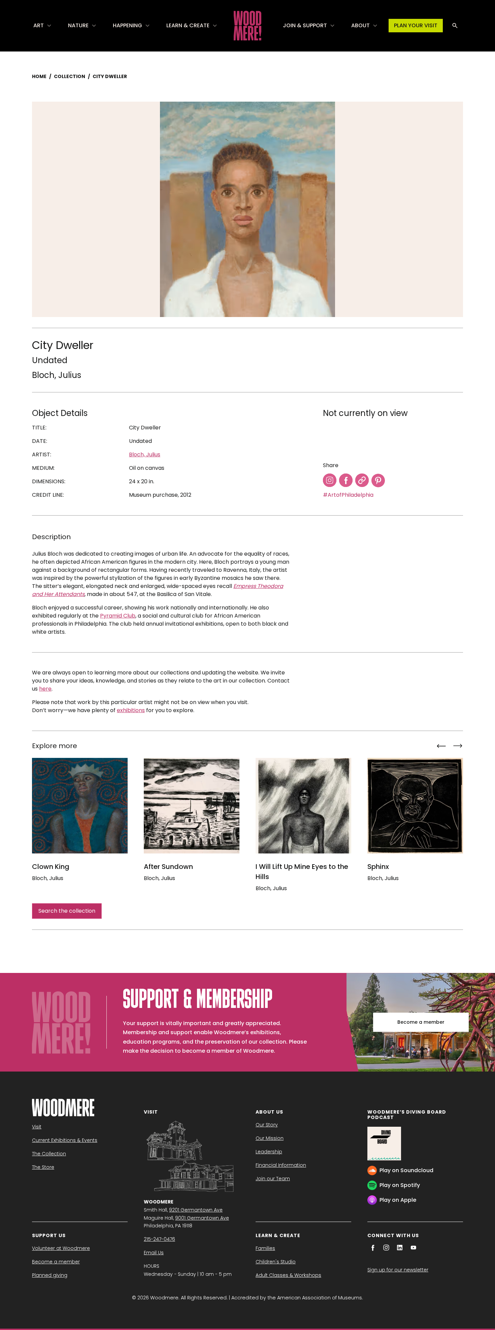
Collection (69, 76)
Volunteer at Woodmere (61, 1248)
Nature (78, 25)
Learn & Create (187, 25)
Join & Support (305, 25)
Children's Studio (276, 1261)
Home (39, 76)
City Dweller (110, 76)
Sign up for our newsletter (397, 1269)
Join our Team (273, 1178)
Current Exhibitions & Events (64, 1140)
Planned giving (49, 1275)
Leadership (269, 1151)
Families (265, 1248)
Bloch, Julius (56, 375)
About (360, 25)
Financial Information (281, 1165)
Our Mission (270, 1138)
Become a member (420, 1022)
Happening (127, 25)
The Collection (49, 1153)
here (45, 689)
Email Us (154, 1252)
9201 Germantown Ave (196, 1209)
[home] (247, 25)
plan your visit (415, 25)
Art (38, 25)
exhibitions (131, 710)
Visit (36, 1126)
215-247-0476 (159, 1239)
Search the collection (66, 911)
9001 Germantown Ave (202, 1218)
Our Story (267, 1124)
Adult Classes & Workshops (288, 1275)
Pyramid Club (117, 616)
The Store (43, 1167)
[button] (42, 25)
